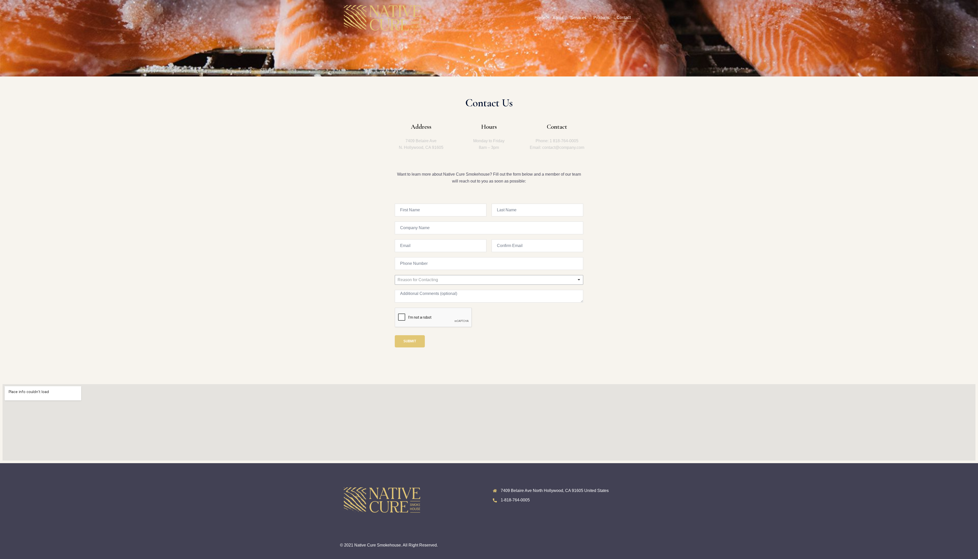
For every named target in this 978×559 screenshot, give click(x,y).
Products (601, 18)
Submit (409, 341)
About (558, 18)
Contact (624, 17)
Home (540, 18)
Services (578, 18)
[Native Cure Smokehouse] (382, 17)
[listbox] (489, 280)
